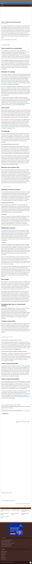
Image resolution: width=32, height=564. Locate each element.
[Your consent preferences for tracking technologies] (30, 562)
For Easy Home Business (6, 562)
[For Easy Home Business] (16, 0)
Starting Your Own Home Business (6, 492)
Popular (5, 508)
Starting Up (6, 23)
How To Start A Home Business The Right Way (22, 422)
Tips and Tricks (3, 557)
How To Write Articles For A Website (6, 544)
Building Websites (4, 551)
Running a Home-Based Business (6, 546)
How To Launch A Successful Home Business (23, 503)
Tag (11, 508)
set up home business (10, 410)
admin (3, 23)
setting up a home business (17, 410)
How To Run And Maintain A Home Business (8, 500)
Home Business (3, 554)
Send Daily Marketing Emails (15, 510)
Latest (1, 508)
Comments (8, 508)
